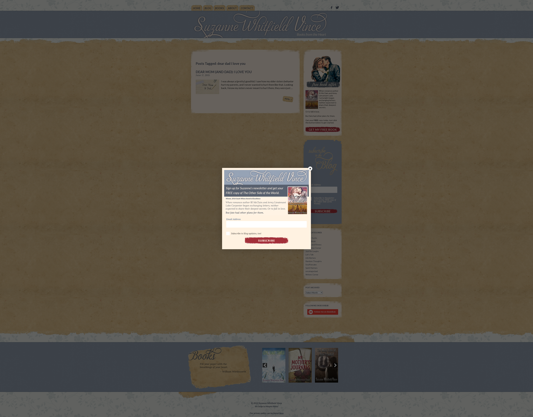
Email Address (233, 219)
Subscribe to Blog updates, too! (246, 233)
